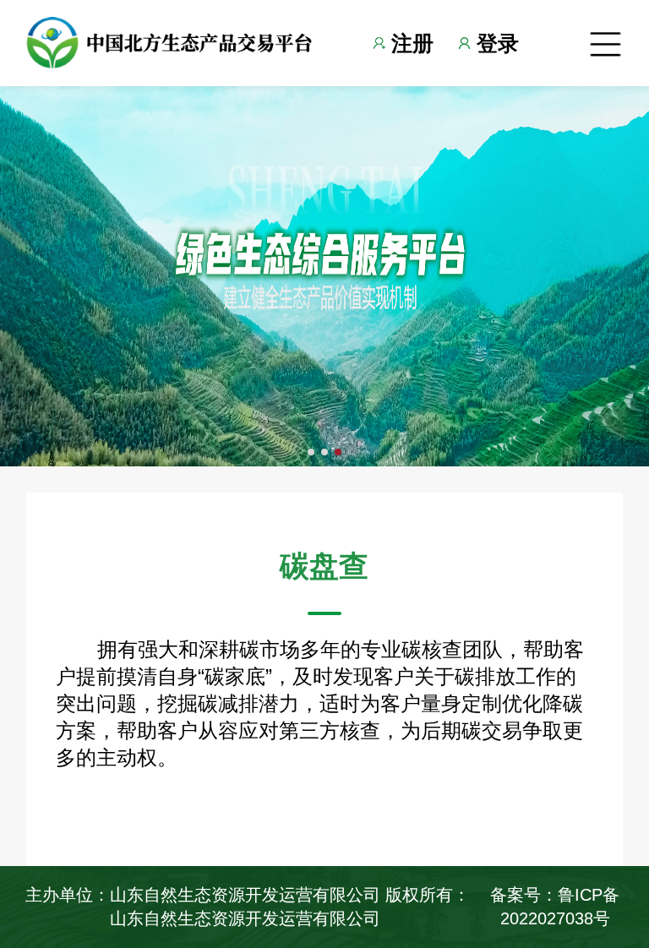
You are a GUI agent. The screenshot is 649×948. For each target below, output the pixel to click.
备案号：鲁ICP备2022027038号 (554, 906)
